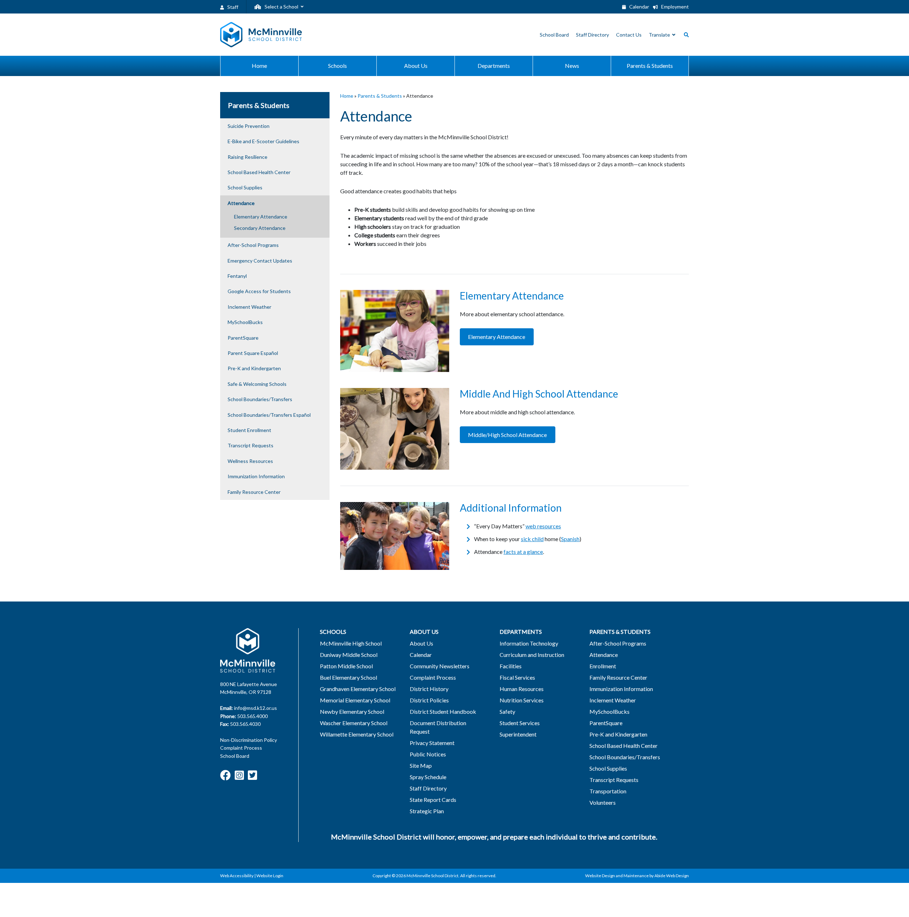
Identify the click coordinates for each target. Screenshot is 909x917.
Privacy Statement (432, 742)
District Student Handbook (443, 711)
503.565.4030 (245, 724)
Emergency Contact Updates (260, 261)
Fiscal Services (517, 677)
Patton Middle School (346, 666)
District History (429, 688)
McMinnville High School (351, 643)
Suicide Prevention (249, 126)
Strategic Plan (427, 811)
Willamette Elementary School (356, 734)
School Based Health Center (259, 172)
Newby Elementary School (352, 711)
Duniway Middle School (348, 654)
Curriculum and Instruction (532, 654)
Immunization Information (256, 476)
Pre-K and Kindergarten (254, 368)
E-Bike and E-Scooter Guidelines (263, 141)
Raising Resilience (247, 157)
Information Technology (529, 643)
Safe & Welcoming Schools (257, 384)
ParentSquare (243, 338)
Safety (507, 711)
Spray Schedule (428, 776)
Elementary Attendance (260, 217)
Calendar (638, 7)
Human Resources (522, 688)
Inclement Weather (249, 307)
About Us (421, 643)
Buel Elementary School (348, 677)
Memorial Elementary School (355, 700)
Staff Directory (428, 788)
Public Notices (428, 754)
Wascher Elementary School (353, 722)
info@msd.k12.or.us (255, 708)
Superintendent (518, 734)
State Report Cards (433, 799)
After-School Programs (253, 245)
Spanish (570, 538)
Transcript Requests (250, 445)
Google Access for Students (259, 291)
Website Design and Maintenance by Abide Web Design (637, 875)
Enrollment (602, 666)
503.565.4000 (252, 716)
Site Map (421, 765)
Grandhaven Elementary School (358, 688)
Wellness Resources (250, 461)
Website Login (269, 875)
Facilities (511, 666)
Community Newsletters (439, 666)
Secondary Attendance (259, 228)
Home (346, 96)
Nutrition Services (522, 700)
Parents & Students (380, 96)
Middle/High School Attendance (507, 434)
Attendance (241, 203)
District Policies (429, 700)
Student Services (520, 722)
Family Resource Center (254, 492)
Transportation (607, 791)
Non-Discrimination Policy (248, 740)
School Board (234, 756)
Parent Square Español (253, 353)
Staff (232, 7)
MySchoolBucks (245, 322)
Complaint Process (241, 748)
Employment (674, 7)
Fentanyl (237, 276)
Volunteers (602, 802)
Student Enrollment (249, 430)
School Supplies (245, 187)
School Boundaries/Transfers (260, 399)
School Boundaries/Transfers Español (269, 415)
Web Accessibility (237, 875)
